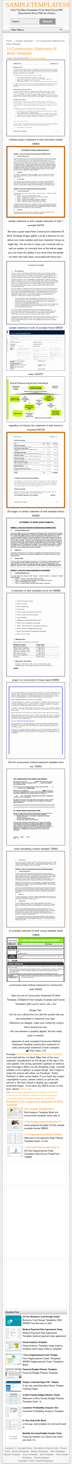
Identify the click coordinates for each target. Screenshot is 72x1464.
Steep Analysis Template (35, 1342)
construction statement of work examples (28, 1092)
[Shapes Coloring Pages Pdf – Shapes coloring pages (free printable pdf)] (13, 1390)
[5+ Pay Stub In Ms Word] (13, 1429)
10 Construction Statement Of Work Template (39, 1054)
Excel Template (30, 1454)
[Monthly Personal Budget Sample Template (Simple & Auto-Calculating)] (13, 1442)
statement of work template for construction (36, 1098)
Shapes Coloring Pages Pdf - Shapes (41, 1382)
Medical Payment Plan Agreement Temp (42, 1329)
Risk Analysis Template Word (38, 1109)
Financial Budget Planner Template (40, 1369)
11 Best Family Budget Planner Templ (41, 1395)
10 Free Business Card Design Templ (41, 1316)
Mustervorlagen (41, 1457)
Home (9, 41)
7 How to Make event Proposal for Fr (42, 1122)
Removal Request (20, 1451)
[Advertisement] (36, 1222)
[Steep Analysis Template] (13, 1349)
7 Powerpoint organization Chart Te (41, 1147)
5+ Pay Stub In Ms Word (34, 1420)
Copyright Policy (24, 1448)
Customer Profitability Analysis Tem (40, 1408)
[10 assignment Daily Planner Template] (15, 1143)
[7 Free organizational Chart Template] (13, 1363)
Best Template (46, 1454)
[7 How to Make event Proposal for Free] (15, 1130)
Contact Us (10, 1448)
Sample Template (12, 1454)
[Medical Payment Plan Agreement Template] (13, 1338)
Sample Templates (24, 41)
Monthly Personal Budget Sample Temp (42, 1433)
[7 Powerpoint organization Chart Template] (15, 1156)
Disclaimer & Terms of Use (46, 1448)
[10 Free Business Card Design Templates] (13, 1325)
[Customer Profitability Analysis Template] (13, 1416)
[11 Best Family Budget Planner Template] (13, 1403)
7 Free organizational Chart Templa (40, 1355)
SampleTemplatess (38, 4)
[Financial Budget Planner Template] (13, 1377)
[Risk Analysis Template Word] (15, 1117)
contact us (25, 1089)
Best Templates (58, 1451)
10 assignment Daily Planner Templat (43, 1134)
